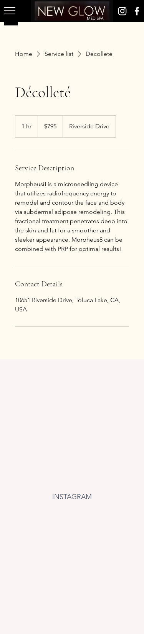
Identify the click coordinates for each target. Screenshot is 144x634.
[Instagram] (122, 11)
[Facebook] (137, 11)
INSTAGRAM (72, 497)
